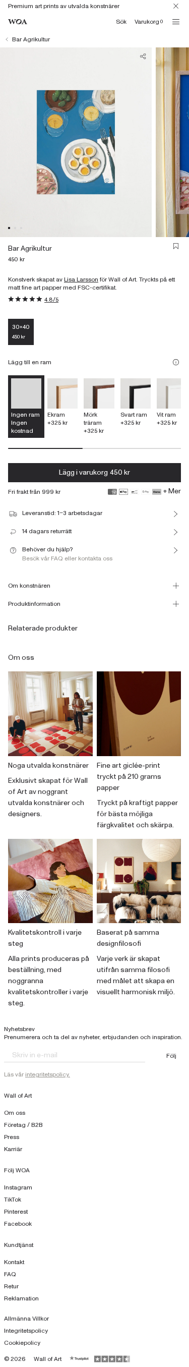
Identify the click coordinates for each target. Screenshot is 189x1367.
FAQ (10, 1274)
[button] (9, 228)
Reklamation (21, 1298)
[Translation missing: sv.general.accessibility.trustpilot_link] (80, 1359)
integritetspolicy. (47, 1074)
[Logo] (17, 22)
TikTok (12, 1200)
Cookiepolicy (22, 1343)
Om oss (14, 1113)
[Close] (176, 6)
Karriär (13, 1149)
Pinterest (16, 1212)
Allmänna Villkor (26, 1319)
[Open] (176, 22)
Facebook (18, 1224)
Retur (11, 1286)
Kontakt (14, 1262)
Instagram (18, 1187)
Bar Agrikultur (31, 39)
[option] (62, 402)
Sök (121, 22)
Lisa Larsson (81, 279)
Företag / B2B (23, 1125)
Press (11, 1137)
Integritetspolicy (26, 1331)
